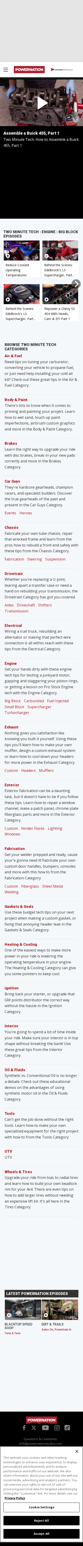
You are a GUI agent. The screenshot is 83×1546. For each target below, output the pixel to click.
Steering (34, 559)
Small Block (14, 706)
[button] (6, 70)
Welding (12, 892)
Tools (10, 1113)
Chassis (11, 527)
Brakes (11, 443)
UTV (8, 1151)
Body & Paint (16, 400)
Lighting (55, 828)
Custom (11, 770)
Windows (12, 834)
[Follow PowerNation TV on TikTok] (66, 1427)
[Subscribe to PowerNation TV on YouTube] (45, 1427)
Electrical (13, 625)
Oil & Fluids (15, 1070)
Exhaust (11, 727)
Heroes (25, 512)
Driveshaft (26, 605)
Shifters (45, 605)
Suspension (55, 559)
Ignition (11, 988)
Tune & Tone (13, 1333)
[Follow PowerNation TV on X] (34, 1428)
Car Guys (12, 481)
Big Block (13, 700)
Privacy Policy (15, 1498)
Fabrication (14, 559)
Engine (11, 663)
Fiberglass (30, 886)
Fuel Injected (58, 700)
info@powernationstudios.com (40, 1443)
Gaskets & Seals (19, 906)
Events (10, 512)
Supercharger (39, 706)
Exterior (12, 785)
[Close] (77, 1451)
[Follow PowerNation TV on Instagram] (56, 1427)
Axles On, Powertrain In (56, 1329)
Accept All (41, 1534)
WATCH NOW (64, 70)
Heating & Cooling (21, 944)
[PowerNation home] (41, 1420)
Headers (28, 770)
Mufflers (46, 770)
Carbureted (34, 700)
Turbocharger (17, 712)
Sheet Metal (52, 886)
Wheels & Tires (18, 1172)
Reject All (41, 1520)
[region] (41, 1494)
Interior (11, 1026)
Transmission (16, 611)
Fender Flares (32, 828)
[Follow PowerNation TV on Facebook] (23, 1427)
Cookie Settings (41, 1507)
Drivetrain (14, 574)
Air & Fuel (13, 356)
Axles (9, 605)
